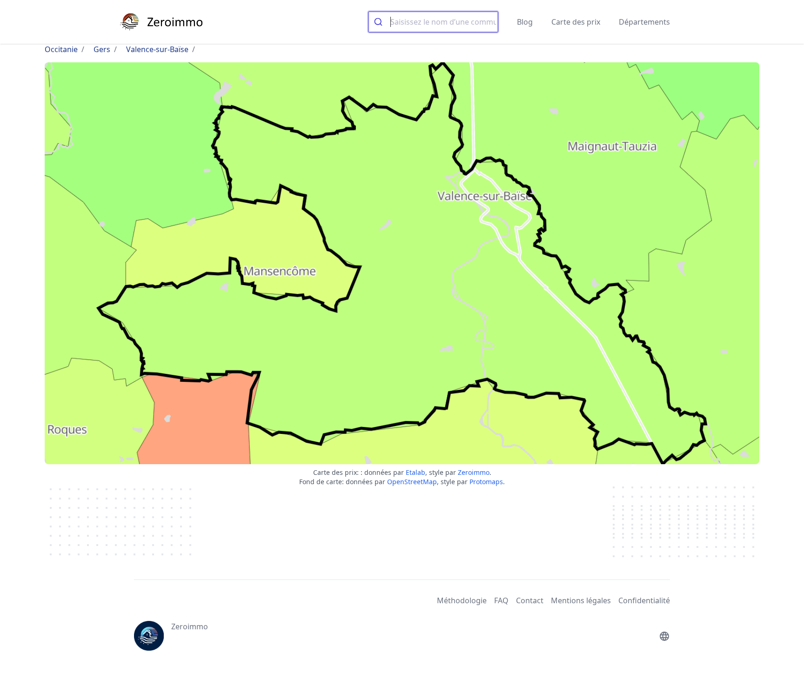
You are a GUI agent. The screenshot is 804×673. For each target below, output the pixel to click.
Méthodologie (462, 600)
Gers (102, 49)
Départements (644, 22)
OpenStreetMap (412, 481)
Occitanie (61, 49)
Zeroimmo (473, 472)
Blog (525, 22)
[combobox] (433, 22)
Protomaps (486, 481)
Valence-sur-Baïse (157, 49)
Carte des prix (575, 22)
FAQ (501, 600)
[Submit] (379, 22)
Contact (529, 600)
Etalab (415, 472)
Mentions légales (581, 600)
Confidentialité (644, 600)
